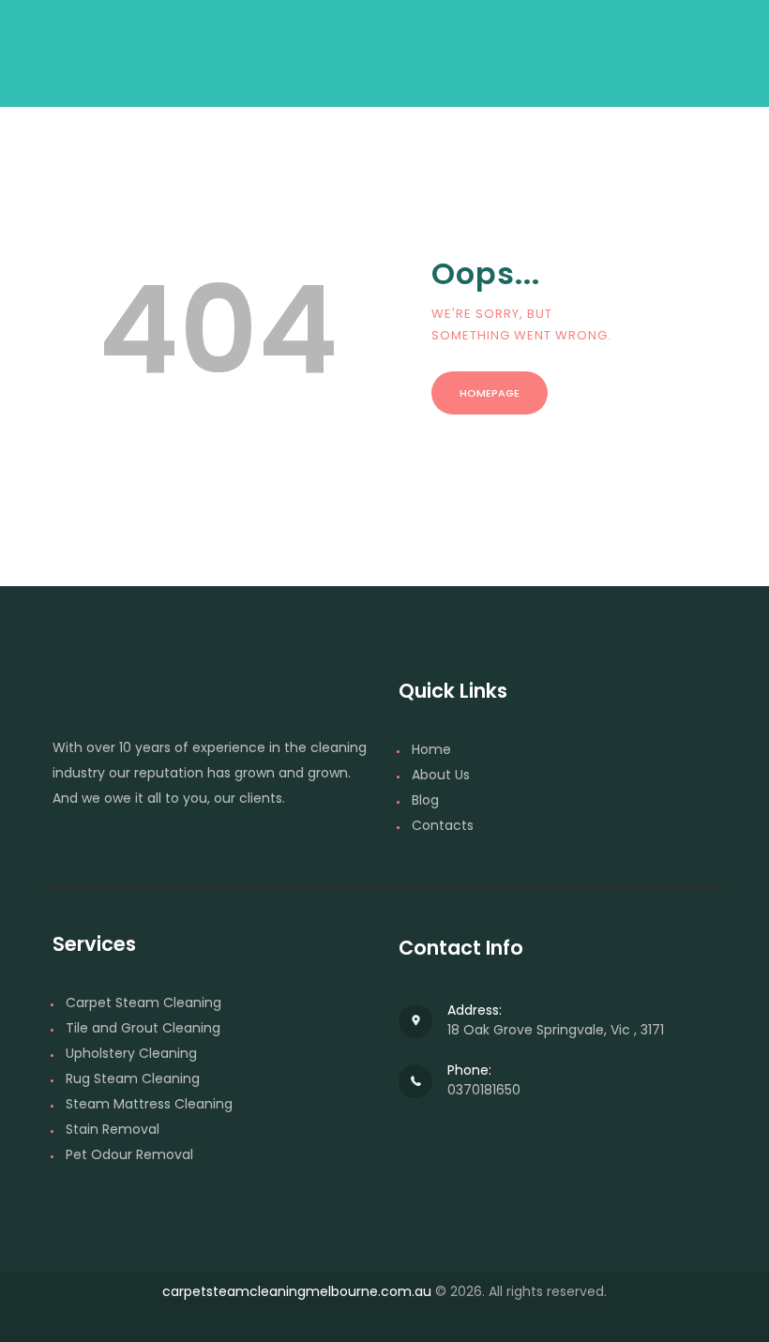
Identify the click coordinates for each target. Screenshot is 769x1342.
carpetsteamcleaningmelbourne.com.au (296, 1291)
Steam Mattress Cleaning (149, 1103)
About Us (441, 774)
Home (431, 749)
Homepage (490, 392)
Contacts (443, 825)
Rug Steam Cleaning (133, 1078)
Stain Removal (112, 1129)
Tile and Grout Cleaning (143, 1027)
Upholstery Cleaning (131, 1053)
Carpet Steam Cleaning (143, 1002)
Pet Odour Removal (129, 1154)
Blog (425, 800)
